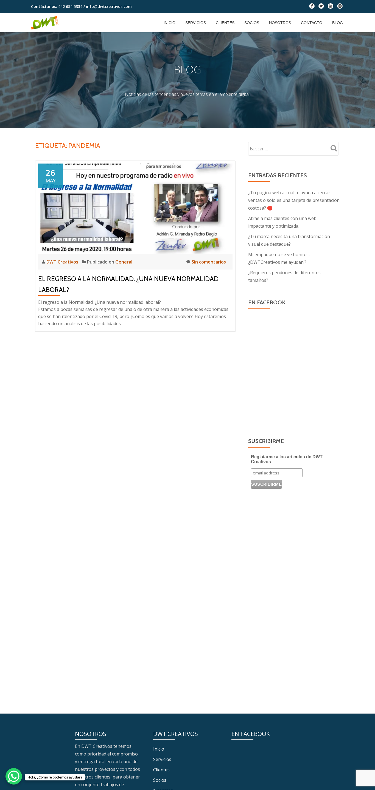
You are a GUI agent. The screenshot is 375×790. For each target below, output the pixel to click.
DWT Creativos (62, 262)
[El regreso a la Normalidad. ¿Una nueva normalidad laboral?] (135, 208)
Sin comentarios (209, 262)
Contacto (311, 23)
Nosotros (280, 23)
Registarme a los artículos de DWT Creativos (287, 459)
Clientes (225, 23)
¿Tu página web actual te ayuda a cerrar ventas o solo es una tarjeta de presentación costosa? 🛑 (294, 200)
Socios (251, 23)
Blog (337, 23)
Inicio (169, 23)
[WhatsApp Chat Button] (13, 776)
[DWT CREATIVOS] (45, 22)
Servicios (195, 23)
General (123, 262)
